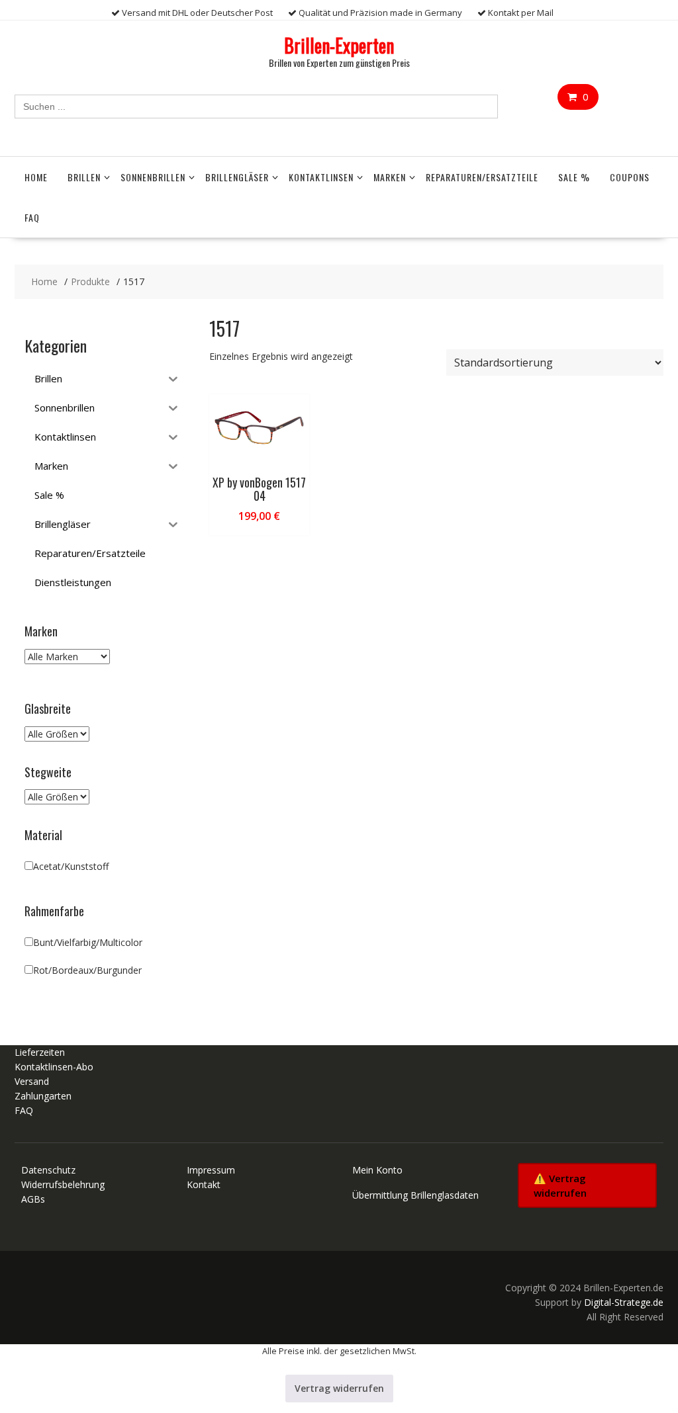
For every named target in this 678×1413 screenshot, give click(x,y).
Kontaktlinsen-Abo (54, 1066)
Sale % (574, 177)
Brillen (84, 177)
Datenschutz (48, 1170)
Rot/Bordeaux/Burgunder (87, 970)
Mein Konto (377, 1170)
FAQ (32, 217)
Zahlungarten (43, 1096)
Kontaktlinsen (321, 177)
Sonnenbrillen (153, 177)
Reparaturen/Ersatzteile (482, 177)
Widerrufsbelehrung (63, 1184)
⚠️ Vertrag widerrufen (560, 1185)
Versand (32, 1081)
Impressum (211, 1170)
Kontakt (203, 1184)
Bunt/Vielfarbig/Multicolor (87, 942)
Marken (389, 177)
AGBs (33, 1199)
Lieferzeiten (40, 1052)
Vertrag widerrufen (339, 1388)
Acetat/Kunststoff (71, 866)
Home (36, 177)
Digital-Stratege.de (623, 1302)
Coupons (630, 177)
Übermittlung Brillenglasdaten (415, 1195)
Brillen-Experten (339, 45)
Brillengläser (237, 177)
